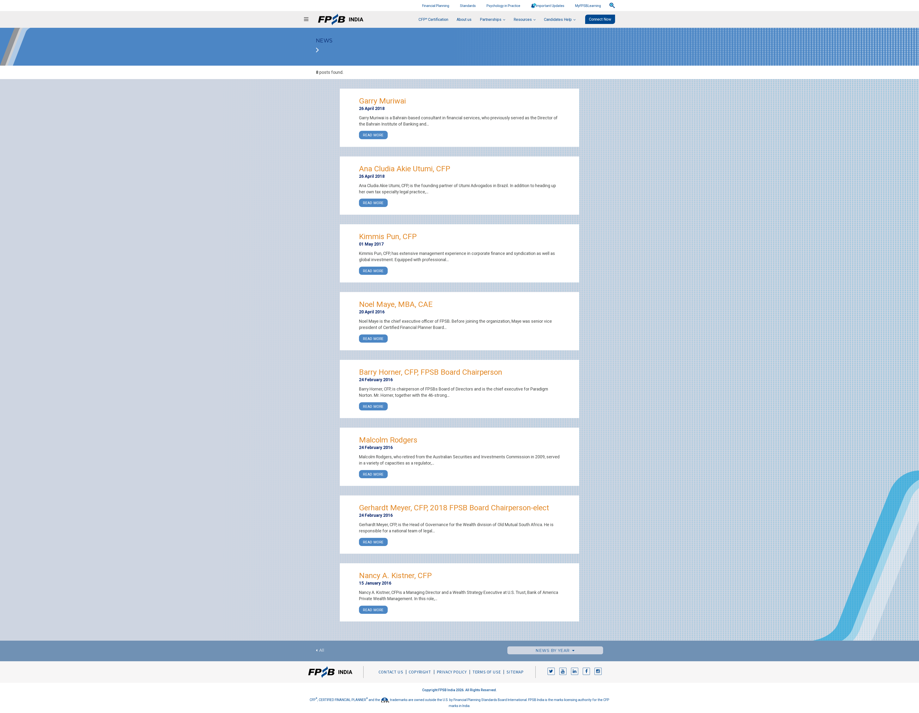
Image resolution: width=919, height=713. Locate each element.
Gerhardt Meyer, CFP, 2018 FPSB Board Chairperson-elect (454, 507)
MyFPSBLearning (588, 6)
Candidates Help (558, 19)
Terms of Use (486, 672)
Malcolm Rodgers (388, 439)
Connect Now (600, 19)
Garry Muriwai (382, 100)
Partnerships (490, 19)
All (320, 650)
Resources (523, 19)
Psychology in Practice (503, 6)
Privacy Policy (452, 672)
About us (464, 19)
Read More (373, 135)
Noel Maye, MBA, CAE (396, 304)
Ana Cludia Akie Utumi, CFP (404, 168)
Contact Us (391, 672)
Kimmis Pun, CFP (388, 236)
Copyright (420, 672)
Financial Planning (435, 6)
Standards (468, 6)
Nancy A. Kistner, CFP (395, 575)
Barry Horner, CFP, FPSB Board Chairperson (430, 372)
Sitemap (515, 672)
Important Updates (550, 6)
